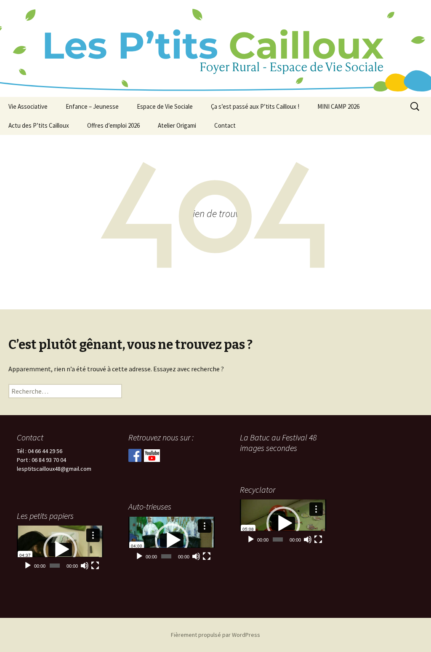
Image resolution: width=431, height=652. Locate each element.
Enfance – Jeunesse (92, 106)
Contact (225, 125)
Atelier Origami (177, 125)
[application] (283, 523)
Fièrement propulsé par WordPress (215, 635)
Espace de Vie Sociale (165, 106)
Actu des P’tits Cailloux (38, 125)
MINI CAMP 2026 (338, 106)
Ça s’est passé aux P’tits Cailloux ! (255, 106)
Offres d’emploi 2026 (113, 125)
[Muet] (307, 539)
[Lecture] (251, 539)
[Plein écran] (318, 539)
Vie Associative (28, 106)
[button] (283, 523)
